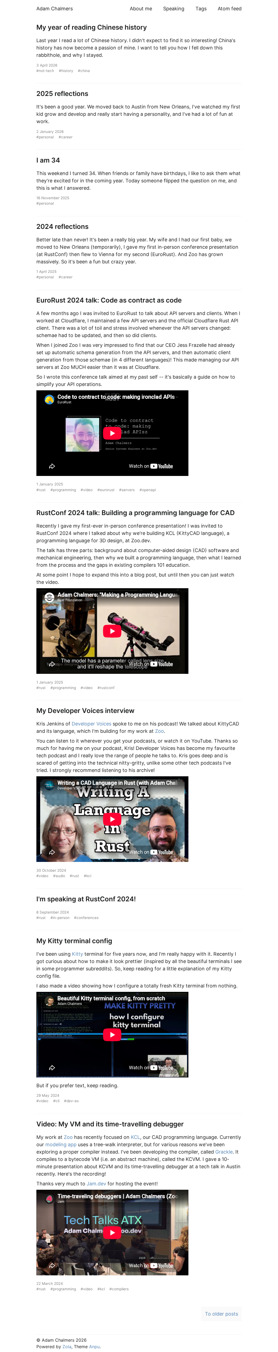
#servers (127, 490)
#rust (41, 490)
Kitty (77, 954)
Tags (201, 8)
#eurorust (106, 490)
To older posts (221, 1314)
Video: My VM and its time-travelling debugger (110, 1124)
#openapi (148, 490)
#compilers (119, 1289)
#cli (56, 1101)
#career (65, 137)
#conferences (86, 917)
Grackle (224, 1152)
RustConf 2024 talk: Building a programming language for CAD (135, 513)
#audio (59, 876)
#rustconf (106, 688)
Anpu (94, 1346)
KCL (135, 1137)
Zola (66, 1346)
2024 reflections (62, 226)
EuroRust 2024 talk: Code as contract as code (109, 300)
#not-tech (45, 70)
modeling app (61, 1144)
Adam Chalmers (54, 8)
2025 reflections (62, 93)
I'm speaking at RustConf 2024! (86, 899)
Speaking (173, 8)
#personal (45, 137)
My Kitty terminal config (74, 941)
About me (141, 8)
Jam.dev (96, 1183)
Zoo (159, 731)
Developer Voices (91, 724)
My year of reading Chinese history (91, 27)
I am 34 (48, 160)
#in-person (60, 917)
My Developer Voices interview (85, 710)
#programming (63, 490)
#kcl (87, 876)
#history (66, 70)
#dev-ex (71, 1101)
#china (84, 70)
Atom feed (230, 8)
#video (87, 490)
